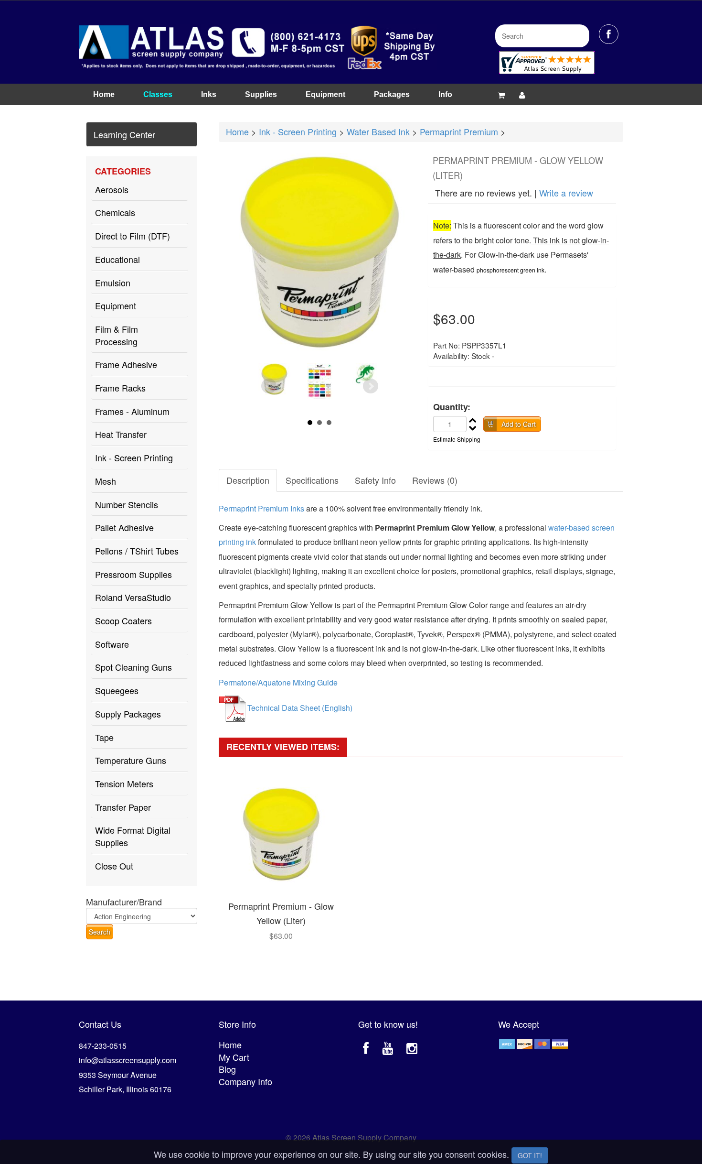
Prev (269, 386)
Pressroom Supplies (133, 574)
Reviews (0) (434, 480)
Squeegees (116, 690)
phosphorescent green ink (510, 270)
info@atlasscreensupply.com (127, 1060)
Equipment (325, 94)
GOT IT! (530, 1155)
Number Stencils (126, 504)
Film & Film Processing (116, 335)
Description (247, 480)
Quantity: (451, 407)
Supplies (261, 94)
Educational (117, 259)
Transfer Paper (123, 807)
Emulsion (112, 282)
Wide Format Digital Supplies (132, 836)
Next (370, 386)
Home (104, 94)
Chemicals (115, 212)
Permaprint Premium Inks (261, 508)
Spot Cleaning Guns (133, 667)
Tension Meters (124, 783)
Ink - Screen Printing (134, 457)
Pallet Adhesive (124, 527)
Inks (208, 94)
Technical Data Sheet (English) (299, 707)
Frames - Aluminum (132, 411)
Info (445, 94)
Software (112, 644)
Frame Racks (120, 387)
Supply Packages (128, 713)
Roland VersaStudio (133, 597)
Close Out (114, 865)
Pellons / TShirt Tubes (137, 550)
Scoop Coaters (123, 620)
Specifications (312, 480)
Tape (104, 737)
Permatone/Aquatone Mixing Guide (278, 682)
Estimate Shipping (456, 439)
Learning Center (124, 134)
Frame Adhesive (126, 364)
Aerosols (111, 189)
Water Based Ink (378, 131)
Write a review (566, 192)
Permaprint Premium (459, 131)
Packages (392, 94)
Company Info (245, 1081)
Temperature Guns (130, 760)
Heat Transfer (121, 434)
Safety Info (375, 480)
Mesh (105, 481)
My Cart (234, 1057)
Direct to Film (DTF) (132, 235)
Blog (227, 1069)
